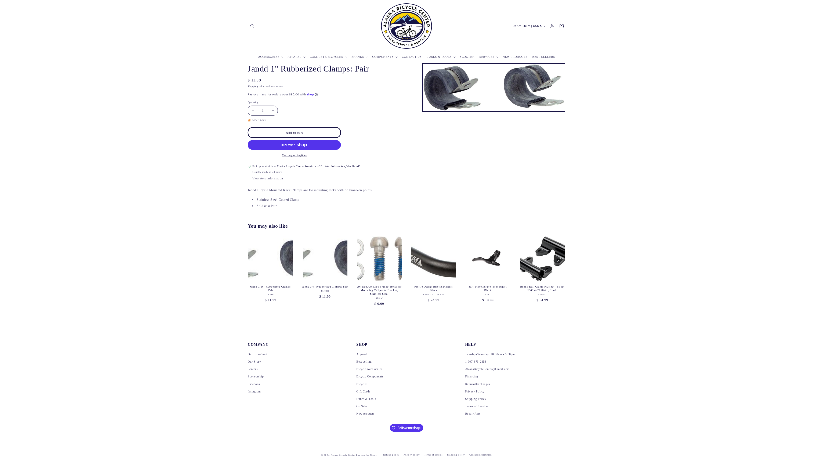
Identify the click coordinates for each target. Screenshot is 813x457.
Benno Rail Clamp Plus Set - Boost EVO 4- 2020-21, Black (542, 288)
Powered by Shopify (367, 455)
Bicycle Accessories (369, 369)
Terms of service (433, 454)
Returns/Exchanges (477, 384)
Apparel (361, 354)
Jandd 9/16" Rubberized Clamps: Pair (271, 288)
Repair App (472, 413)
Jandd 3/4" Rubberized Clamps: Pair (325, 286)
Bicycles (361, 384)
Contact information (480, 454)
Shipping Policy (475, 399)
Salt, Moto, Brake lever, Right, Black (488, 288)
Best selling (364, 361)
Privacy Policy (474, 391)
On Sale (361, 406)
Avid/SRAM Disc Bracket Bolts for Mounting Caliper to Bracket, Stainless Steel (379, 290)
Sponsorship (256, 376)
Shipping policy (456, 454)
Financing (471, 376)
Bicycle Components (369, 376)
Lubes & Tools (366, 399)
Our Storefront (257, 354)
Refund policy (391, 454)
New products (365, 413)
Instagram (254, 391)
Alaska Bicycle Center (343, 455)
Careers (252, 369)
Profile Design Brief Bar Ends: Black (433, 288)
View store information (267, 178)
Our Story (254, 361)
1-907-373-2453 (475, 361)
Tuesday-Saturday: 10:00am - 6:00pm (490, 354)
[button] (252, 26)
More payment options (294, 155)
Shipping (253, 86)
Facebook (254, 384)
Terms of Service (476, 406)
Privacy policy (412, 454)
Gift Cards (363, 391)
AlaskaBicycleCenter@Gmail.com (487, 369)
